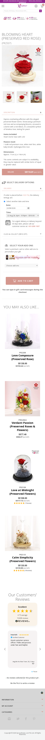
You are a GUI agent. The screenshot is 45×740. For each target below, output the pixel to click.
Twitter (18, 718)
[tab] (22, 188)
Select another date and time (17, 201)
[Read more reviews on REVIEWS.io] (22, 621)
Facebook (26, 718)
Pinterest (34, 718)
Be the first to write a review (22, 683)
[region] (22, 649)
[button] (22, 503)
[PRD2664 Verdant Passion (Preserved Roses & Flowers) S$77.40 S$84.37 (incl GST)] (22, 398)
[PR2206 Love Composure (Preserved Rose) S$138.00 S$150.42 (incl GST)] (22, 331)
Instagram (9, 718)
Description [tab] (9, 112)
